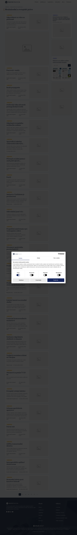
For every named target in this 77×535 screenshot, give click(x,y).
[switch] (31, 275)
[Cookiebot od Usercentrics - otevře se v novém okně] (59, 254)
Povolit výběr (38, 280)
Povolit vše (55, 280)
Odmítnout (21, 280)
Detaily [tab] (38, 258)
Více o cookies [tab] (56, 258)
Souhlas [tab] (20, 258)
